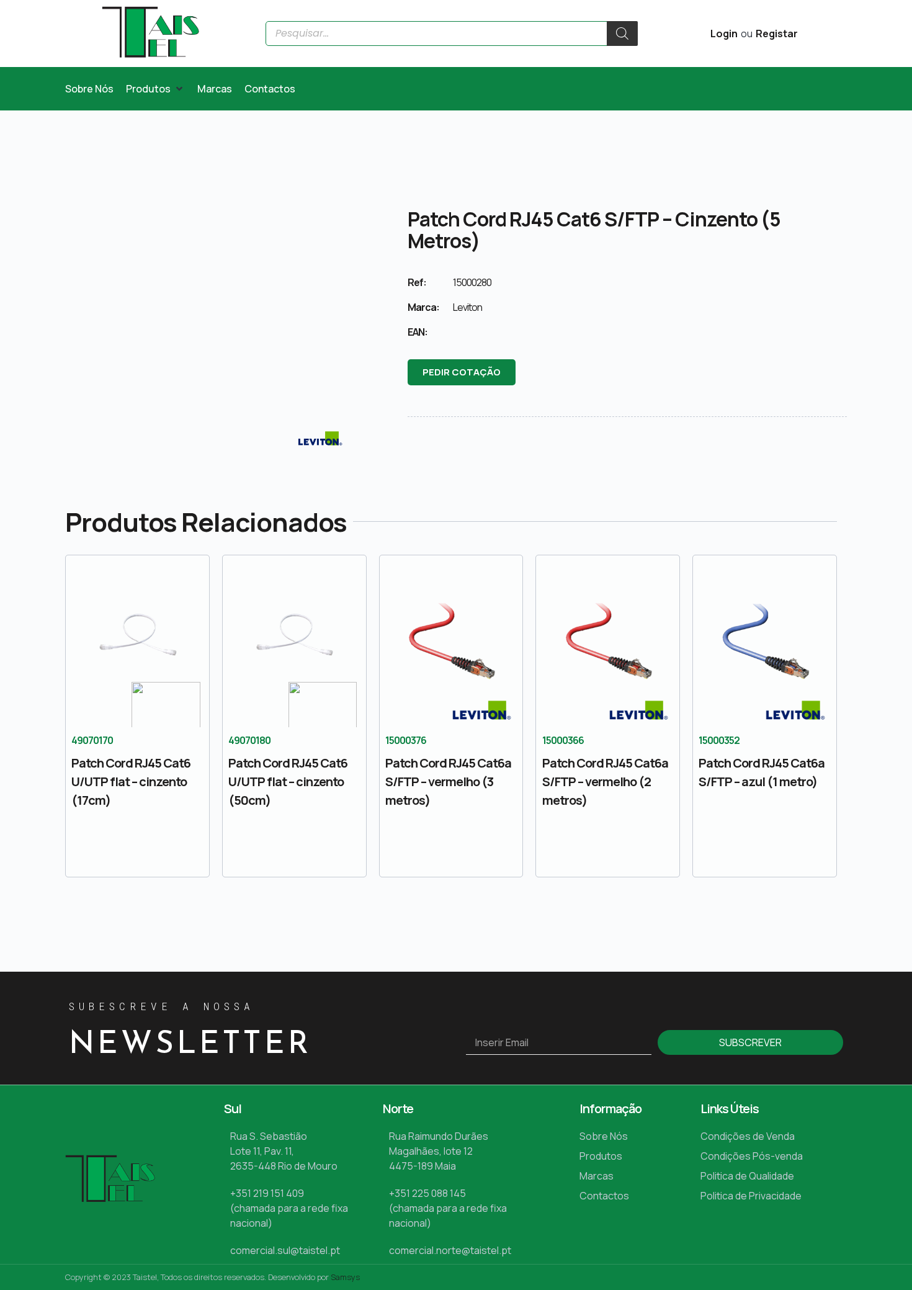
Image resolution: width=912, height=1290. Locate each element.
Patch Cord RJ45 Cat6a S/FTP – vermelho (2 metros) (605, 781)
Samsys (345, 1277)
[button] (155, 88)
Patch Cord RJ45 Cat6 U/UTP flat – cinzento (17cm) (130, 781)
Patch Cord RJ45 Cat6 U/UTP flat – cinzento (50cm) (287, 781)
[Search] (622, 33)
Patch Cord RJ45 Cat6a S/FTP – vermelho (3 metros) (448, 781)
